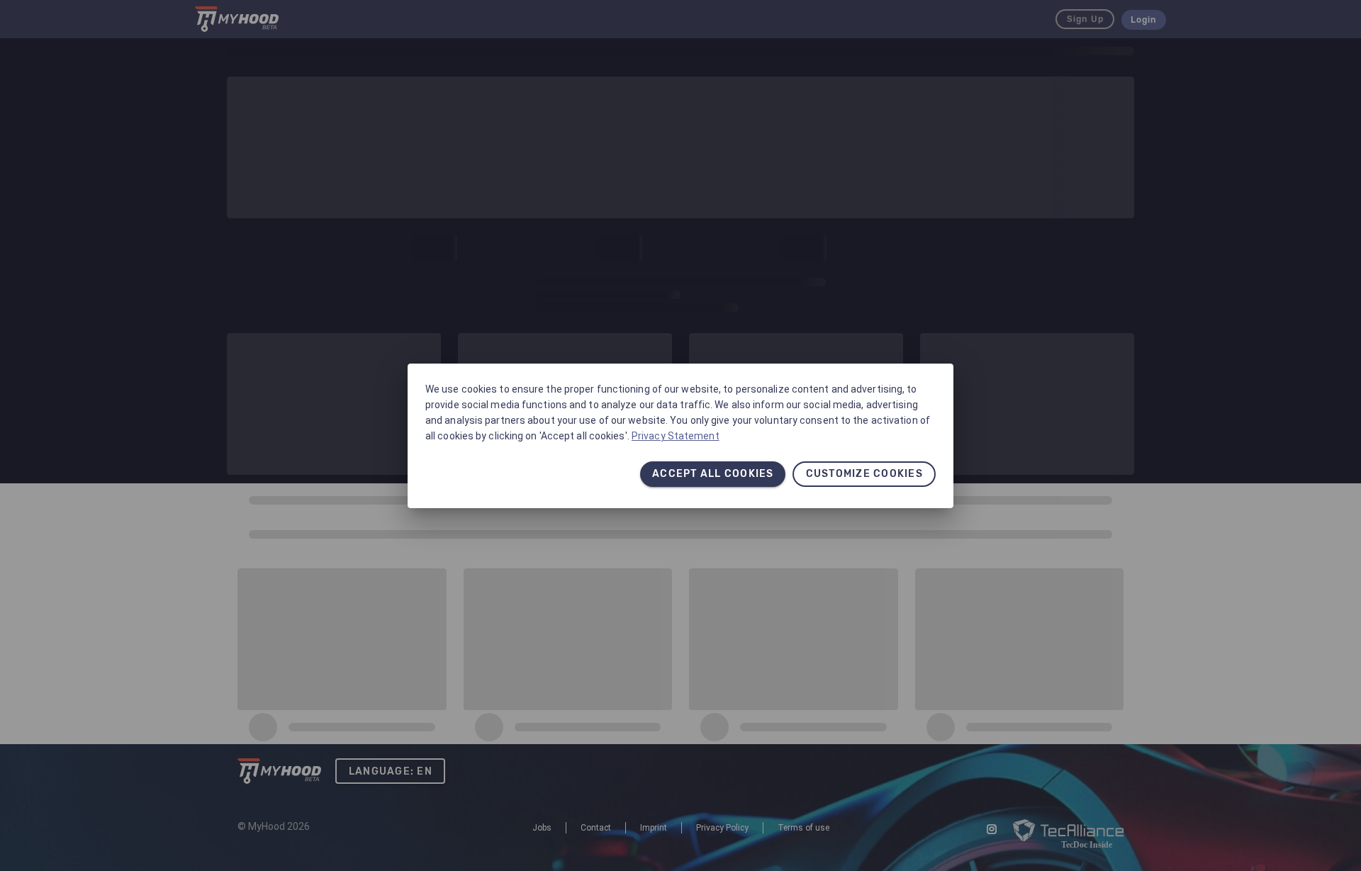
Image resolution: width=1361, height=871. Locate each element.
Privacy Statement (675, 436)
